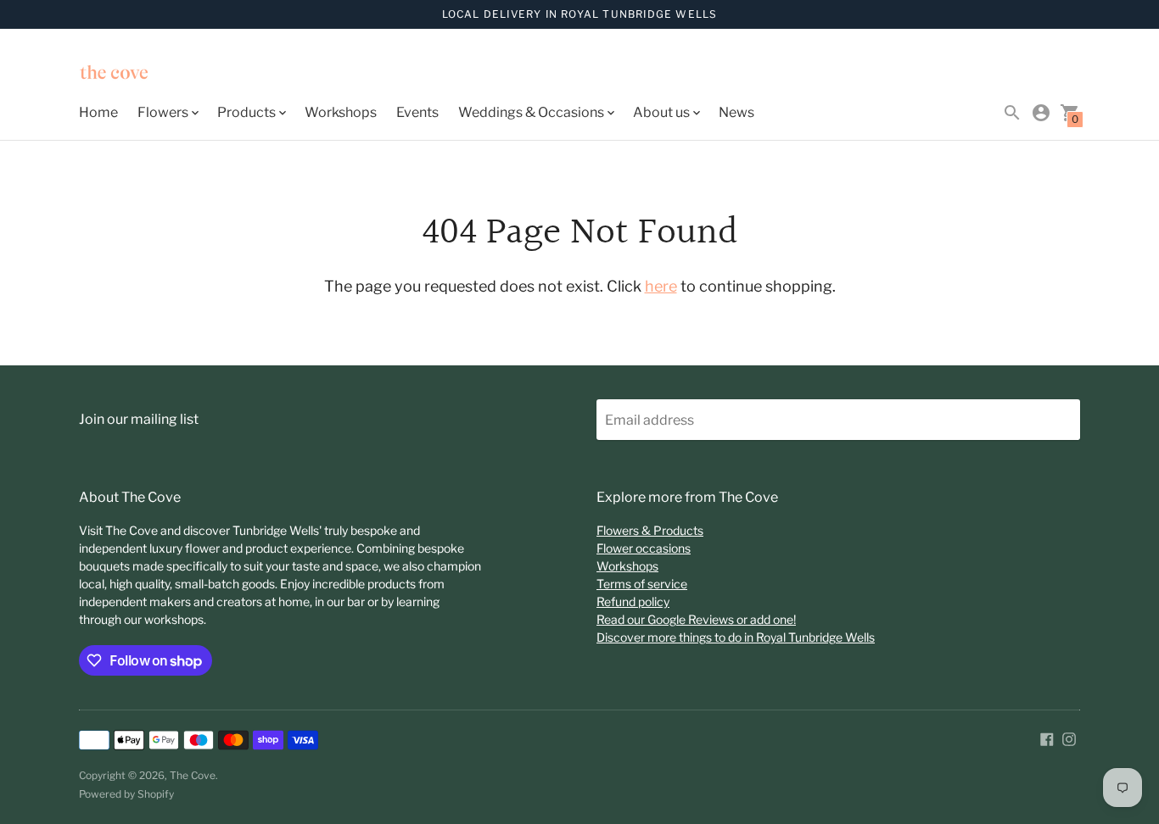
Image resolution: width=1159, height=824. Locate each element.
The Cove (193, 775)
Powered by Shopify (126, 794)
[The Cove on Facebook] (1047, 738)
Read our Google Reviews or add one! (696, 619)
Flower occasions (643, 548)
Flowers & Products (649, 530)
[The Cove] (155, 74)
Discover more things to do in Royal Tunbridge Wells (735, 637)
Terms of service (641, 583)
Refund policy (632, 601)
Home (98, 112)
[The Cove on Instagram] (1069, 738)
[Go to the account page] (1041, 113)
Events (417, 112)
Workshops (341, 112)
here (661, 286)
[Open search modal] (1012, 113)
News (736, 112)
